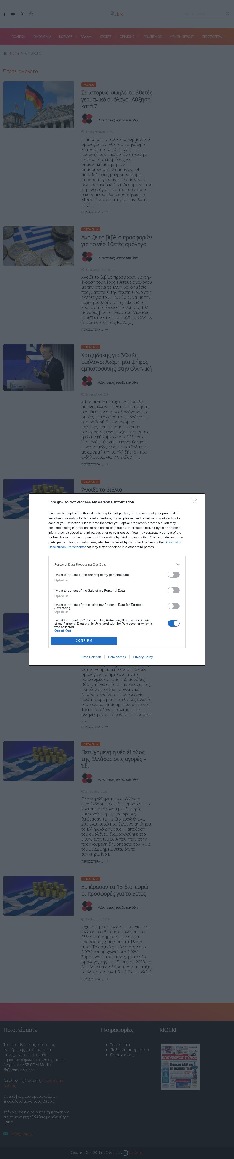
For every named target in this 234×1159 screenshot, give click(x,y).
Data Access (117, 657)
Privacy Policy (143, 657)
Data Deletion (91, 657)
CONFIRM (84, 640)
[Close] (196, 502)
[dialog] (117, 580)
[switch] (174, 575)
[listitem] (117, 564)
